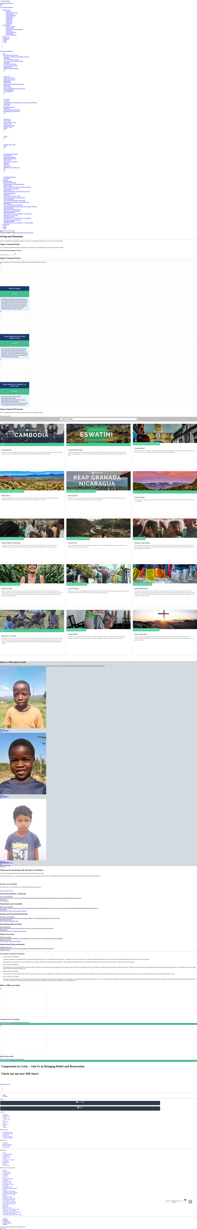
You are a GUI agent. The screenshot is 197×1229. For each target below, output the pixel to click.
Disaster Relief (9, 14)
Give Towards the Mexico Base (12, 491)
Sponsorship (37, 1)
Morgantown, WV (7, 1196)
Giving (53, 1)
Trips (4, 53)
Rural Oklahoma (7, 1207)
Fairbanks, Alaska (7, 1183)
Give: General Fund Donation (78, 538)
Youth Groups (9, 17)
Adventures (5, 1)
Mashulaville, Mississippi (9, 1194)
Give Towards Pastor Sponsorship (146, 629)
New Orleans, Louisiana (9, 1201)
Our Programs (6, 25)
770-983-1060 (6, 1119)
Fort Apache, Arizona (8, 1184)
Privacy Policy (6, 1221)
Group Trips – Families (8, 1159)
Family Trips (9, 21)
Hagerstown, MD (7, 1187)
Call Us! (5, 1127)
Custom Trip (9, 19)
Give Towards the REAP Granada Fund (81, 491)
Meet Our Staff (6, 1145)
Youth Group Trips (7, 1136)
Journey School (10, 28)
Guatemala (5, 1185)
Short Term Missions (11, 35)
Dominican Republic (8, 1178)
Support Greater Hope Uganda (12, 538)
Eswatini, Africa (7, 1181)
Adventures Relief (7, 1154)
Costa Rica (5, 1176)
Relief (46, 1)
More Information (4, 730)
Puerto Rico (6, 1205)
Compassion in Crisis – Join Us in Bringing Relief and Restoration (42, 1066)
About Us (5, 1143)
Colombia (5, 1174)
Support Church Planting (76, 584)
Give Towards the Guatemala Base (146, 443)
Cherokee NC (6, 1171)
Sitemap (5, 1224)
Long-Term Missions (11, 32)
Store (60, 1)
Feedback (5, 1220)
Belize (4, 1170)
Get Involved (6, 37)
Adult (4, 1153)
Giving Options (139, 538)
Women (5, 1164)
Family (4, 1158)
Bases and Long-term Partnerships (14, 29)
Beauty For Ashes (10, 26)
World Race (9, 23)
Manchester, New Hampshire (10, 1192)
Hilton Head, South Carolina (10, 1188)
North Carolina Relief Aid (9, 1203)
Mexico (5, 1195)
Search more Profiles (5, 865)
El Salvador (6, 1180)
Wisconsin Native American (10, 1213)
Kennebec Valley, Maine (9, 1191)
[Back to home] (6, 3)
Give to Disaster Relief (142, 584)
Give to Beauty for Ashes (10, 584)
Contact (5, 41)
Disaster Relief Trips (8, 1133)
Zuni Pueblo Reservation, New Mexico (12, 1214)
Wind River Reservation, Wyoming (11, 1212)
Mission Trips (6, 10)
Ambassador (9, 18)
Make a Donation (7, 1144)
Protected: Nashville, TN (9, 1198)
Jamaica (5, 1189)
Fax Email (5, 1121)
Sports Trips (9, 22)
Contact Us (6, 1124)
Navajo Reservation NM (9, 1199)
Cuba (4, 1177)
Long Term (6, 1161)
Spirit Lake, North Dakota (9, 1210)
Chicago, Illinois (7, 1173)
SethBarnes (26, 1)
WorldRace (16, 1)
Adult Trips (9, 11)
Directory (5, 1218)
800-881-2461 (6, 1116)
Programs (5, 180)
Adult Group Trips (7, 1132)
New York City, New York (9, 1202)
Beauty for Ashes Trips (11, 12)
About (4, 36)
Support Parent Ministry (76, 629)
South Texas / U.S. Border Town (11, 1209)
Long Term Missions (11, 15)
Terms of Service (7, 1223)
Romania (5, 1206)
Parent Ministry (10, 33)
